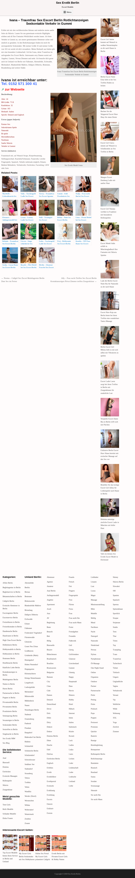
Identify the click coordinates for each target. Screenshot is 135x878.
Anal (4, 758)
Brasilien (50, 663)
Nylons (93, 654)
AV (48, 618)
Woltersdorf (29, 810)
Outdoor (94, 682)
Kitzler (71, 732)
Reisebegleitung (97, 745)
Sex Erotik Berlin (67, 2)
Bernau (27, 592)
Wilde (115, 709)
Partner (93, 686)
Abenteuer (50, 577)
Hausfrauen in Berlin (10, 636)
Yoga (115, 722)
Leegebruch (29, 683)
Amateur (50, 586)
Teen (114, 632)
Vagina (115, 686)
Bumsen (50, 677)
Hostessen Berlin (9, 658)
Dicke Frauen (8, 818)
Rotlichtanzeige (96, 759)
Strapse (115, 618)
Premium (94, 727)
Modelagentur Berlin (10, 680)
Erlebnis (50, 768)
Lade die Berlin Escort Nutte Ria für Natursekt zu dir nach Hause (109, 284)
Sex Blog (6, 743)
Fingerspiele (73, 595)
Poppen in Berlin (9, 698)
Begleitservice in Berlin (11, 592)
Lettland (72, 781)
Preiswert (94, 722)
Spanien (116, 595)
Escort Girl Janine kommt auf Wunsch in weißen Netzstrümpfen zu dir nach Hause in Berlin (109, 45)
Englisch (50, 763)
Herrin (71, 691)
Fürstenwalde (30, 637)
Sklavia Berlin (118, 582)
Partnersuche (95, 691)
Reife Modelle (8, 809)
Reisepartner (95, 750)
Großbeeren (29, 651)
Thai (114, 636)
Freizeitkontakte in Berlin (12, 627)
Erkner (27, 624)
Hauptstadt (73, 682)
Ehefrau (50, 754)
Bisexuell (6, 763)
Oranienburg (29, 719)
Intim (71, 718)
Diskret (49, 727)
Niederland (95, 645)
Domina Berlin (52, 736)
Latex (71, 754)
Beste (49, 627)
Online (93, 672)
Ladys (71, 750)
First (70, 600)
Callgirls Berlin (8, 601)
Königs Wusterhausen (33, 678)
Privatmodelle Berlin (10, 702)
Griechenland (74, 663)
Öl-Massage (95, 663)
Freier (71, 627)
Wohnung (116, 713)
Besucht (50, 632)
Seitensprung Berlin (10, 716)
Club (48, 691)
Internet (72, 713)
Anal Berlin (51, 591)
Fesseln (71, 577)
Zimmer (116, 732)
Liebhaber (94, 577)
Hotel (71, 704)
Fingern (72, 591)
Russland (94, 772)
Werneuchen (29, 801)
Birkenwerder (30, 601)
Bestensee (28, 596)
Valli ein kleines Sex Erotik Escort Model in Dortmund (109, 557)
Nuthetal (28, 715)
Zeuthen (28, 819)
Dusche (49, 745)
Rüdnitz (27, 742)
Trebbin (28, 782)
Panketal (28, 723)
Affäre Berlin (8, 583)
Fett (70, 586)
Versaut (115, 695)
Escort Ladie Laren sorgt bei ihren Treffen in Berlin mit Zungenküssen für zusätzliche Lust (109, 387)
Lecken (71, 759)
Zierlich (116, 727)
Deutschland (51, 704)
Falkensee (28, 628)
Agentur (50, 582)
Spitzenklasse (118, 609)
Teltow (27, 778)
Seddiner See (29, 764)
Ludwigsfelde (30, 687)
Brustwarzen (51, 668)
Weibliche (116, 704)
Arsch (49, 609)
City (48, 682)
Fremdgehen (73, 632)
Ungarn (115, 677)
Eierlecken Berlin (53, 759)
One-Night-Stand (97, 668)
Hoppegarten (29, 669)
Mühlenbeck (29, 701)
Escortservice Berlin (10, 618)
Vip (114, 700)
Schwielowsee (30, 760)
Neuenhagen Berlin (32, 710)
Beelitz (27, 587)
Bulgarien (50, 672)
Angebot (50, 600)
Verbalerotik (117, 691)
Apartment (51, 605)
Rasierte (94, 736)
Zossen (27, 823)
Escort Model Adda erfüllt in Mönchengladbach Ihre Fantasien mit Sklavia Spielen (109, 249)
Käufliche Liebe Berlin (11, 668)
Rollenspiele (7, 781)
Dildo (49, 718)
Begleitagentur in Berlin (12, 587)
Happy (71, 677)
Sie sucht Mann (96, 799)
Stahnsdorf (29, 769)
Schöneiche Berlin (31, 751)
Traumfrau (117, 659)
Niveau (93, 650)
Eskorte (49, 804)
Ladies (71, 745)
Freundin (72, 636)
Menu (69, 12)
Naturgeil (94, 636)
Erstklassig (51, 790)
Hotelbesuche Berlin (10, 663)
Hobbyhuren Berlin (10, 645)
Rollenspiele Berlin (98, 754)
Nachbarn (94, 627)
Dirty (49, 722)
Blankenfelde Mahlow (33, 606)
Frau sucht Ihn (74, 618)
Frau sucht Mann (75, 623)
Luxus (93, 591)
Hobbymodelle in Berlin (12, 649)
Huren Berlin (7, 689)
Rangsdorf (28, 733)
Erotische (50, 786)
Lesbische (72, 777)
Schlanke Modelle (9, 814)
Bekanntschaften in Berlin (12, 596)
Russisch (94, 768)
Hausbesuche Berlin (10, 631)
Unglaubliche (118, 682)
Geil (70, 645)
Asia (48, 613)
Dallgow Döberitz (31, 615)
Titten (115, 641)
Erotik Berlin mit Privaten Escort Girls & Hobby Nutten (59, 856)
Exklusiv (50, 809)
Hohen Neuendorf (31, 665)
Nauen (27, 705)
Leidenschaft (73, 768)
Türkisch (116, 672)
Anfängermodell (53, 595)
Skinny (115, 577)
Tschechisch (117, 663)
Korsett (71, 736)
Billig (49, 641)
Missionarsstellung (98, 605)
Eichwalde (28, 619)
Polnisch (94, 709)
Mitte (93, 609)
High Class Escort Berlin (12, 640)
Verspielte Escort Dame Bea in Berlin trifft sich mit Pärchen (109, 422)
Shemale (94, 790)
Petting (93, 700)
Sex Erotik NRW (9, 739)
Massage (94, 600)
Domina (6, 767)
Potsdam (28, 728)
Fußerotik (72, 641)
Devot (49, 709)
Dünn (49, 740)
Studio (115, 627)
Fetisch (71, 582)
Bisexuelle (50, 645)
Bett (48, 636)
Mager (93, 595)
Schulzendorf (30, 755)
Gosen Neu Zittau (31, 646)
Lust (92, 586)
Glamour (72, 659)
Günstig (72, 672)
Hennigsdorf (29, 660)
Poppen (93, 718)
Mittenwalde (29, 696)
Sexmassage (95, 786)
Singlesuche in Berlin (11, 734)
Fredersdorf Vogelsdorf (33, 633)
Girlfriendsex (74, 654)
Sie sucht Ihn (96, 795)
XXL (115, 718)
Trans (115, 654)
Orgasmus (94, 677)
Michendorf (29, 692)
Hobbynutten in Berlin (11, 654)
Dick (48, 713)
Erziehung (50, 795)
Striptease (116, 623)
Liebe (71, 786)
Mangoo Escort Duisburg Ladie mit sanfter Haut (108, 180)
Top (114, 645)
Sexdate (94, 781)
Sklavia (5, 785)
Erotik (49, 772)
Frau (70, 613)
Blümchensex (52, 654)
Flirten (71, 605)
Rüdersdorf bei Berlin (33, 737)
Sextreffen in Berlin (10, 729)
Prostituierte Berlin (10, 711)
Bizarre (49, 650)
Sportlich (116, 613)
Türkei (115, 668)
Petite (93, 695)
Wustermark (29, 814)
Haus (71, 686)
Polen (93, 704)
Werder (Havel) (30, 796)
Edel (48, 750)
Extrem (49, 813)
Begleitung (51, 623)
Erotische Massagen (10, 776)
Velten (27, 787)
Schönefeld (29, 746)
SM (114, 591)
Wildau (27, 805)
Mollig (93, 618)
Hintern (71, 695)
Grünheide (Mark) (31, 655)
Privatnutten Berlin (10, 707)
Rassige (93, 740)
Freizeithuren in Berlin (11, 622)
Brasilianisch (51, 659)
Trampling (117, 650)
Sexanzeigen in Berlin (11, 720)
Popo (93, 713)
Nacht (93, 632)
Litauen (94, 582)
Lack (71, 740)
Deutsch (50, 700)
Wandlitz (28, 792)
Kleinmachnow (30, 674)
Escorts (49, 799)
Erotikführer (51, 777)
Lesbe (71, 772)
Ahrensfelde (29, 583)
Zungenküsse (7, 790)
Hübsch (71, 709)
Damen (49, 695)
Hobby (71, 700)
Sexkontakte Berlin (10, 725)
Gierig (71, 650)
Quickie (94, 732)
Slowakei (116, 586)
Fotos (71, 609)
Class (49, 686)
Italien (71, 722)
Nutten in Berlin (9, 684)
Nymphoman (95, 659)
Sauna (93, 777)
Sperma (116, 605)
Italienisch (72, 727)
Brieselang (28, 610)
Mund (93, 623)
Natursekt (94, 641)
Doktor (49, 732)
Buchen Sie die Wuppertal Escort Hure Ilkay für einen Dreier (109, 114)
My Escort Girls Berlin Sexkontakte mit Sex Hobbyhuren (27, 856)
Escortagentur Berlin (10, 613)
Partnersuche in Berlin (11, 693)
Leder (71, 763)
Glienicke (28, 642)
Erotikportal (51, 781)
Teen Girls (6, 805)
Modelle (94, 613)
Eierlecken (7, 772)
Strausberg (29, 773)
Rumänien (94, 763)
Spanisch (116, 600)
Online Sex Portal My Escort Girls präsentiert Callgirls (42, 856)
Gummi (71, 668)
